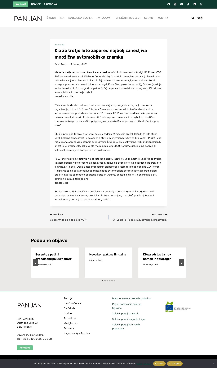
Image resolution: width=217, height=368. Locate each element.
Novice (36, 4)
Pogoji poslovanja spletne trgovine (126, 306)
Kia (62, 17)
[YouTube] (181, 4)
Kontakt (164, 17)
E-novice (69, 328)
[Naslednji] (181, 262)
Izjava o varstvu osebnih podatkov (131, 298)
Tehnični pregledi (127, 17)
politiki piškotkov (143, 363)
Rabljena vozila (80, 17)
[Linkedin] (194, 4)
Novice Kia (59, 45)
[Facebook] (168, 4)
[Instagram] (175, 4)
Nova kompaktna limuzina (107, 254)
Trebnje (68, 298)
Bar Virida (69, 308)
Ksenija (64, 64)
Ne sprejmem (175, 363)
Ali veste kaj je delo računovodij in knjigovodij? (140, 217)
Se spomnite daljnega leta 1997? (68, 217)
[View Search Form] (192, 18)
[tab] (102, 280)
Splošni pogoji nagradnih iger (129, 319)
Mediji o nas (71, 323)
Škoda (51, 17)
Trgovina (50, 4)
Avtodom (103, 17)
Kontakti (21, 4)
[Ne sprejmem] (213, 363)
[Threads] (201, 4)
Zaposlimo (70, 318)
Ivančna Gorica (72, 303)
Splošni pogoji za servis (125, 313)
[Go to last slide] (35, 262)
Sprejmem (159, 363)
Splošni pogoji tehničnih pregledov (126, 326)
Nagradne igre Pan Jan (77, 333)
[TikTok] (188, 4)
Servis (149, 17)
